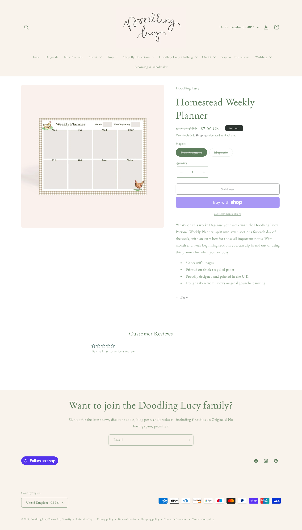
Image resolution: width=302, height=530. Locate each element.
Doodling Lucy (40, 519)
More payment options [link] (227, 214)
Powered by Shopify (59, 519)
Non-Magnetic (194, 153)
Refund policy (84, 519)
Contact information (175, 519)
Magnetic (223, 153)
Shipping (201, 135)
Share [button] (184, 298)
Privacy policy (105, 519)
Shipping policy (150, 519)
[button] (26, 27)
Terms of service (127, 519)
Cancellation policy (203, 519)
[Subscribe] (188, 440)
